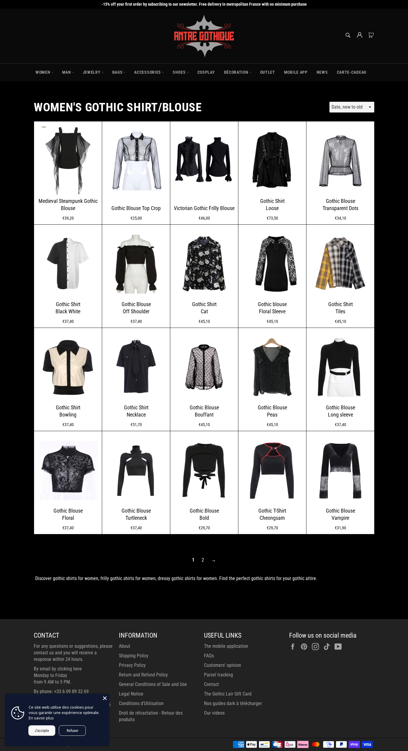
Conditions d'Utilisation (141, 703)
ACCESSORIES (147, 72)
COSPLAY (206, 72)
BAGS (117, 72)
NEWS (322, 72)
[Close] (105, 698)
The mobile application (226, 646)
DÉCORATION (236, 72)
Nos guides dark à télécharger (233, 703)
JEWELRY (92, 72)
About (124, 646)
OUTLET (267, 72)
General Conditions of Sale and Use (153, 684)
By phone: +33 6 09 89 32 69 (61, 691)
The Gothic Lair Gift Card (227, 694)
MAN (66, 72)
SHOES (179, 72)
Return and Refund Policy (143, 675)
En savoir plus (41, 718)
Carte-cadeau (351, 72)
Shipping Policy (133, 656)
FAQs (209, 656)
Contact (211, 684)
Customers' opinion (222, 665)
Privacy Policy (132, 665)
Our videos (214, 713)
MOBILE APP (296, 72)
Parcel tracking (218, 675)
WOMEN (43, 72)
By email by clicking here (58, 669)
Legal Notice (131, 694)
